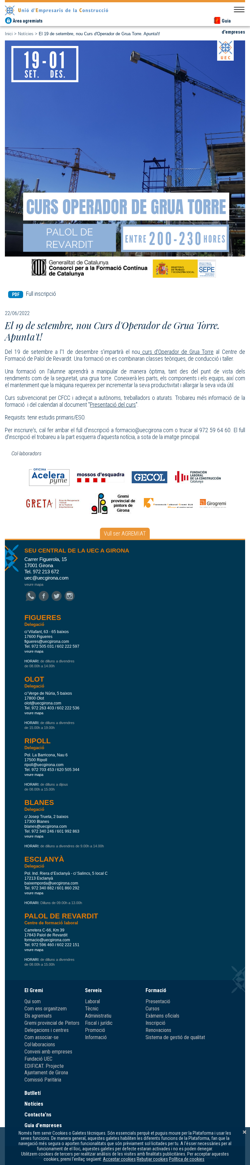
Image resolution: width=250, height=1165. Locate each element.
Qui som (32, 1001)
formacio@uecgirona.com (47, 940)
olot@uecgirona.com (42, 703)
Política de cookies (186, 1159)
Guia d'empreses (43, 1125)
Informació (96, 1037)
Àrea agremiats (28, 20)
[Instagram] (69, 596)
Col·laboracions (39, 1044)
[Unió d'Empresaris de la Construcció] (125, 9)
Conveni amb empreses (48, 1052)
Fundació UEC (38, 1059)
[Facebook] (43, 596)
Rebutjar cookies (152, 1159)
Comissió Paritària (42, 1080)
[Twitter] (56, 596)
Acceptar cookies (119, 1159)
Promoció (95, 1030)
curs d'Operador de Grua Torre (177, 351)
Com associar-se (41, 1037)
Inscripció (155, 1023)
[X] (244, 1132)
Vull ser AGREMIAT (125, 533)
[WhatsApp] (31, 596)
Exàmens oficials (162, 1016)
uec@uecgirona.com (46, 578)
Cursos (153, 1009)
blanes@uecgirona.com (45, 826)
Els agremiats (38, 1016)
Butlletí (32, 1093)
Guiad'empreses (233, 21)
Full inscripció (34, 293)
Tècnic (92, 1009)
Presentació (158, 1001)
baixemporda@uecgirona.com (51, 883)
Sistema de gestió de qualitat (175, 1037)
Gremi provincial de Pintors (51, 1023)
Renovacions (158, 1030)
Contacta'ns (37, 1115)
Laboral (92, 1001)
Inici (9, 33)
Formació (156, 990)
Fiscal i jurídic (99, 1023)
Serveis (93, 990)
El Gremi (33, 990)
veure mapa (33, 584)
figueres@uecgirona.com (46, 641)
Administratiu (98, 1016)
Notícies (26, 33)
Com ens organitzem (45, 1009)
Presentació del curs (113, 404)
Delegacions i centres (46, 1030)
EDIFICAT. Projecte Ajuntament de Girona (46, 1069)
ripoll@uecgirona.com (43, 765)
